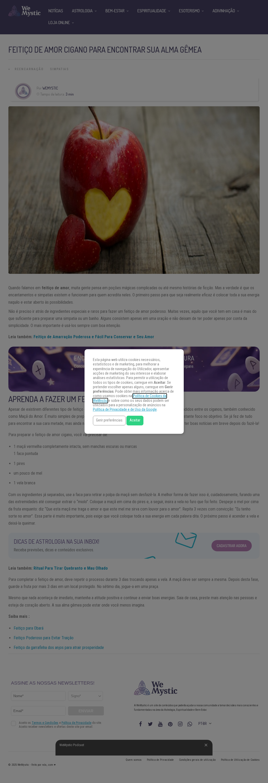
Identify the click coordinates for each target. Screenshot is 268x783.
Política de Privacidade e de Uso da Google (125, 409)
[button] (109, 420)
